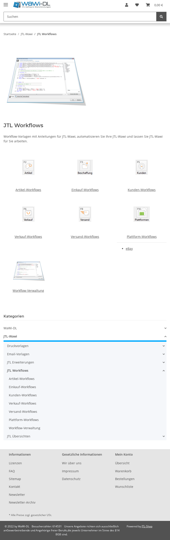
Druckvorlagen (18, 346)
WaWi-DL (10, 328)
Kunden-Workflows (142, 190)
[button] (127, 4)
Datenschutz (71, 479)
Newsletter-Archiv (22, 502)
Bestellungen (125, 479)
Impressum (70, 471)
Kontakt (14, 486)
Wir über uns (71, 463)
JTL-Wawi (10, 336)
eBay (129, 248)
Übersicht (122, 463)
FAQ (12, 471)
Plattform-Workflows (142, 236)
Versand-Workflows (85, 236)
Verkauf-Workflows (28, 236)
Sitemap (15, 479)
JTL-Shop (147, 526)
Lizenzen (15, 463)
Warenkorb (123, 471)
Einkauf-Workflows (85, 190)
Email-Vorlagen (18, 354)
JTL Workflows (17, 370)
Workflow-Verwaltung (28, 290)
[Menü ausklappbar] (6, 3)
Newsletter (17, 494)
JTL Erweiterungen (20, 362)
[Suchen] (161, 16)
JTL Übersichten (18, 436)
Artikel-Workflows (28, 190)
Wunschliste (124, 486)
